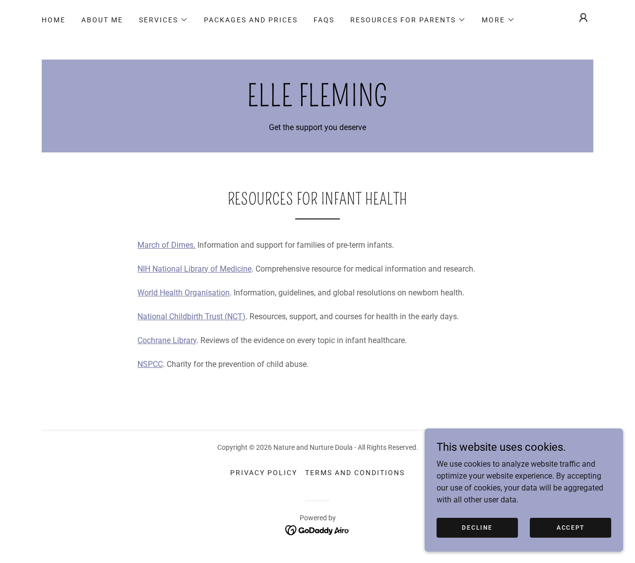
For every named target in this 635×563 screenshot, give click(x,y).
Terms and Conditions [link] (355, 473)
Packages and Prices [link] (251, 20)
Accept (570, 527)
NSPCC (150, 364)
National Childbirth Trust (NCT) (191, 316)
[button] (163, 20)
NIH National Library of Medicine (194, 269)
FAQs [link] (324, 20)
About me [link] (102, 20)
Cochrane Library (166, 340)
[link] (317, 103)
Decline (477, 527)
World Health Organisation (183, 292)
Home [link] (53, 20)
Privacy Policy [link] (263, 473)
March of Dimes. (166, 245)
